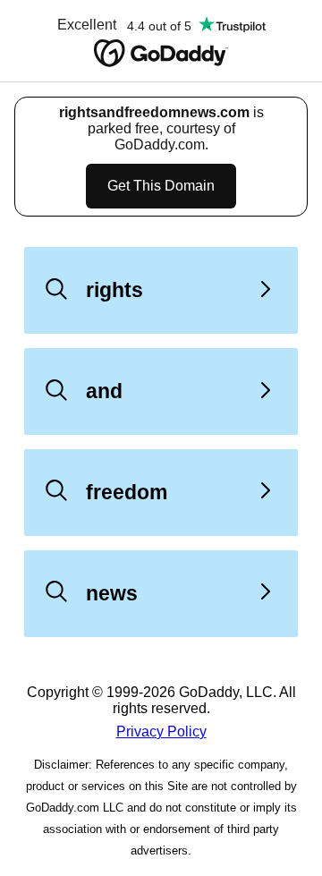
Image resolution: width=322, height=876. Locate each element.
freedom (126, 492)
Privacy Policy (161, 731)
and (104, 391)
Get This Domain (161, 185)
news (112, 593)
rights (114, 290)
